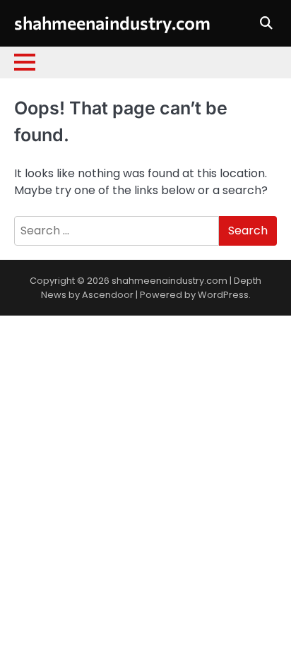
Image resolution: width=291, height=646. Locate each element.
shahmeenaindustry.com (112, 22)
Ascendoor (107, 294)
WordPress (223, 294)
